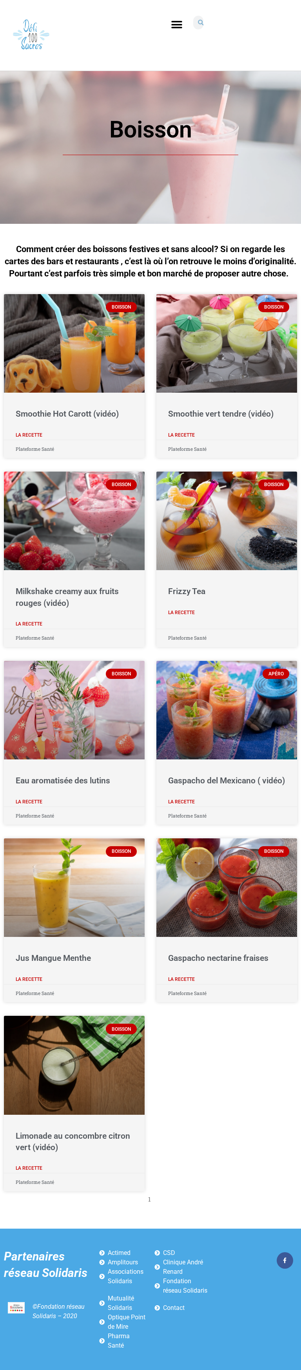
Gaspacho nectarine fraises (218, 958)
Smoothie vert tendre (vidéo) (221, 414)
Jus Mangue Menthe (53, 958)
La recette (29, 435)
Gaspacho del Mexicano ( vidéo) (226, 780)
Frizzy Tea (186, 591)
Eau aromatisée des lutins (63, 780)
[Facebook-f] (285, 1260)
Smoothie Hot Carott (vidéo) (67, 414)
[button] (176, 24)
